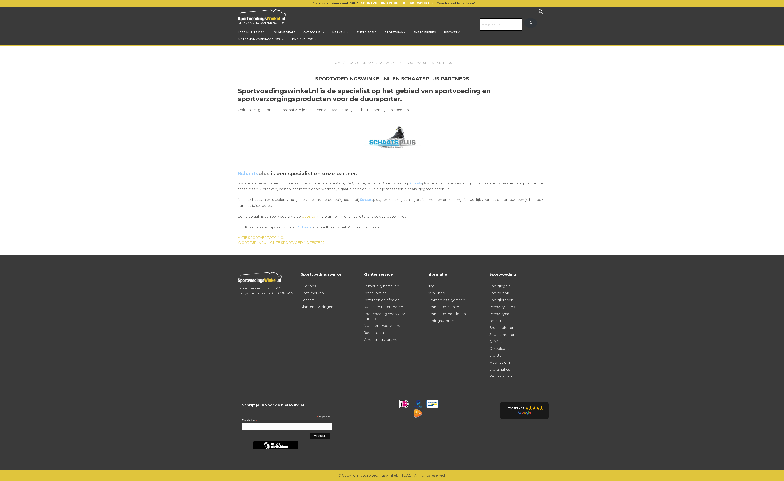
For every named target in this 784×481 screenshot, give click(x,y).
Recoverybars (500, 314)
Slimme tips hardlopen (446, 314)
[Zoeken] (530, 23)
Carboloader (500, 349)
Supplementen (502, 335)
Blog (349, 63)
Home (337, 63)
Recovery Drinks (503, 307)
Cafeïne (496, 342)
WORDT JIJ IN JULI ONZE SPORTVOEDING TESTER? (281, 243)
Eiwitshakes (499, 369)
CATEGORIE (311, 32)
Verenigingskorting (381, 340)
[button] (524, 410)
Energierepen (424, 32)
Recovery (452, 32)
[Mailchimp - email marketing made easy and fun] (275, 448)
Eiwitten (496, 355)
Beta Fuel (497, 321)
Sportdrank (395, 32)
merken (338, 32)
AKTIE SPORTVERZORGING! (261, 238)
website (308, 216)
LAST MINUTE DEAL (252, 32)
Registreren (374, 333)
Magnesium (499, 362)
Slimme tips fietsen (443, 307)
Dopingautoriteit (441, 321)
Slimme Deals (284, 32)
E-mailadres (249, 420)
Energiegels (367, 32)
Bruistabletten (501, 328)
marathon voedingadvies (259, 39)
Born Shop (436, 293)
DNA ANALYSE (302, 39)
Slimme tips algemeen (446, 300)
